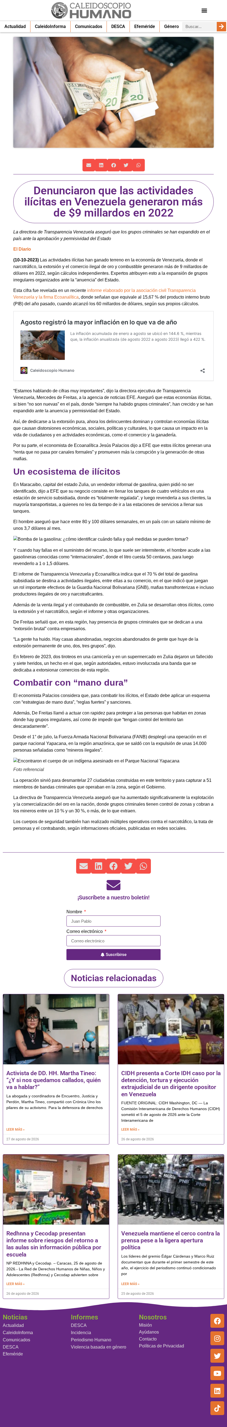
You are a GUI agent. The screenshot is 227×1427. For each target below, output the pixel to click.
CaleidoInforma (50, 26)
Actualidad (15, 26)
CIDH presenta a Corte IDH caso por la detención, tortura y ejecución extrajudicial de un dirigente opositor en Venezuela (171, 1084)
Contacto (148, 1339)
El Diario (22, 249)
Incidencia (81, 1332)
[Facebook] (217, 1321)
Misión (145, 1325)
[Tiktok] (217, 1408)
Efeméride (144, 26)
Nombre (74, 912)
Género (171, 26)
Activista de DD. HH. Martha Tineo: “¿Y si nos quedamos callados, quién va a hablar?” (53, 1080)
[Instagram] (217, 1338)
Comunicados (88, 26)
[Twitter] (217, 1356)
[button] (204, 10)
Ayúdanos (149, 1332)
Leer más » (15, 1129)
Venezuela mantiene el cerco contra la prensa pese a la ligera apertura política (170, 1240)
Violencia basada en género (98, 1347)
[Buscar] (221, 26)
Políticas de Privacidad (161, 1346)
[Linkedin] (217, 1391)
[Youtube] (217, 1373)
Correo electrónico (85, 931)
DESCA (118, 26)
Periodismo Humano (91, 1339)
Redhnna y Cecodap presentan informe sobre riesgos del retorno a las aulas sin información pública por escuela (53, 1244)
